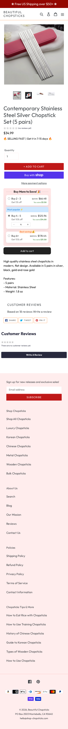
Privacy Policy (15, 574)
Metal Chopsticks (17, 455)
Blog (9, 505)
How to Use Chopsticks (20, 660)
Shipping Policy (15, 556)
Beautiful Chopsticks (14, 14)
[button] (17, 128)
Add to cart (27, 250)
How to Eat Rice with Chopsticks (26, 615)
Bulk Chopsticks (16, 473)
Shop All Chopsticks (18, 419)
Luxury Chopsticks (17, 428)
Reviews (11, 524)
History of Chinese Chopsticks (25, 633)
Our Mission (13, 514)
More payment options (34, 183)
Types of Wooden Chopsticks (24, 651)
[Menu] (62, 14)
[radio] (27, 200)
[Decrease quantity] (14, 224)
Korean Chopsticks (18, 437)
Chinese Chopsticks (18, 446)
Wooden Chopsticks (18, 464)
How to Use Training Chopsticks (26, 624)
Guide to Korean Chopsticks (23, 642)
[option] (17, 95)
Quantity (9, 150)
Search (10, 496)
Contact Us (13, 533)
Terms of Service (17, 583)
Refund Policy (14, 565)
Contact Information (19, 592)
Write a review (42, 311)
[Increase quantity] (27, 224)
